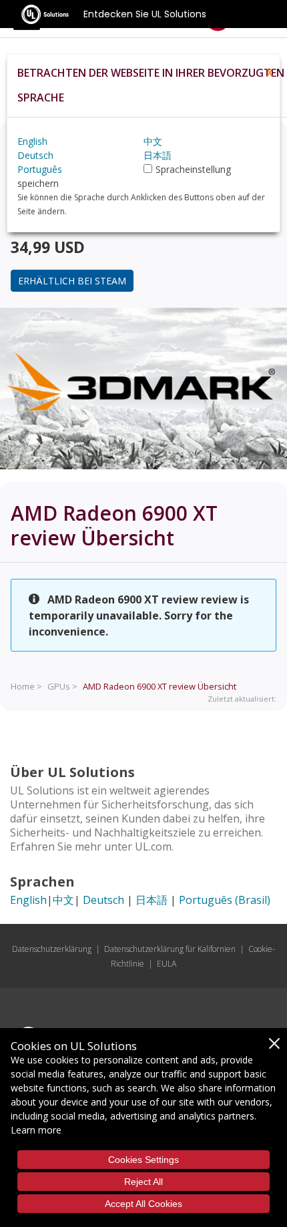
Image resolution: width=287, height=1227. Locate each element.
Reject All (143, 1181)
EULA (166, 963)
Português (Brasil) (224, 900)
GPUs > (62, 686)
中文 (63, 900)
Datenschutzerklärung (51, 949)
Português (39, 169)
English (28, 900)
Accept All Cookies (143, 1203)
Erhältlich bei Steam (72, 280)
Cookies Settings (143, 1159)
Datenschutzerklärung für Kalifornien (170, 949)
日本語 (151, 900)
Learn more (36, 1130)
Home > (26, 686)
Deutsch (103, 900)
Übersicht (159, 686)
